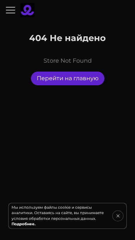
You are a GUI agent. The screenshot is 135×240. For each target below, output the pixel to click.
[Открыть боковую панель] (10, 10)
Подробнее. (24, 224)
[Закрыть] (117, 215)
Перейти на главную (68, 78)
